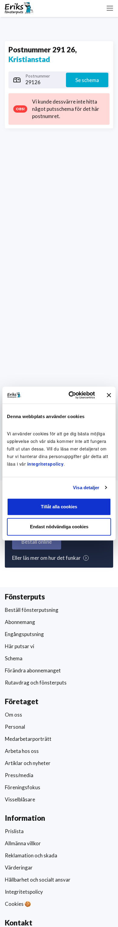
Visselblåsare (20, 799)
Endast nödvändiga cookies (59, 526)
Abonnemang (20, 622)
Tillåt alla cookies (59, 506)
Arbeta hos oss (22, 751)
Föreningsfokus (22, 787)
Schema (13, 658)
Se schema (87, 80)
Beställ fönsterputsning (31, 610)
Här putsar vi (19, 646)
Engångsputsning (24, 634)
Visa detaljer (86, 487)
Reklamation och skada (31, 855)
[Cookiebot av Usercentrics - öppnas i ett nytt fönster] (71, 395)
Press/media (19, 775)
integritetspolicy (45, 464)
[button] (110, 8)
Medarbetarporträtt (28, 739)
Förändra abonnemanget (33, 670)
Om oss (13, 714)
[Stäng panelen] (109, 395)
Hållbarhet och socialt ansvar (37, 879)
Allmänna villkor (23, 843)
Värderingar (19, 867)
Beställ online (36, 542)
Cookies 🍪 (18, 904)
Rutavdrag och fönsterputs (36, 682)
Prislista (14, 831)
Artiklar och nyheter (28, 763)
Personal (15, 727)
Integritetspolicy (24, 892)
